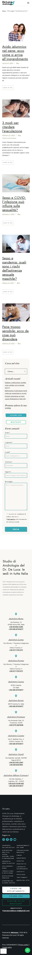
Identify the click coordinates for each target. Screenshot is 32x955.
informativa (11, 519)
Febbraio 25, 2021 (8, 343)
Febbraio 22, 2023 (8, 135)
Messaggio (9, 481)
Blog (17, 63)
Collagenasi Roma (7, 867)
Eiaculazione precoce (7, 877)
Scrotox (20, 861)
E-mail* (7, 452)
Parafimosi (21, 858)
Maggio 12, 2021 (8, 283)
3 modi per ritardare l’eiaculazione (12, 126)
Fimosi (19, 855)
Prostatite (21, 864)
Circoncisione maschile (23, 851)
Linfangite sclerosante (22, 867)
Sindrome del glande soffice (8, 882)
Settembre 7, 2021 (8, 214)
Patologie (21, 874)
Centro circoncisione (9, 138)
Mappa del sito (23, 880)
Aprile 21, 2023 (7, 63)
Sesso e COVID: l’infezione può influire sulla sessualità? (14, 203)
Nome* (7, 433)
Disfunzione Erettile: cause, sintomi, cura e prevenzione (8, 854)
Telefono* (8, 462)
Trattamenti (22, 877)
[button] (27, 950)
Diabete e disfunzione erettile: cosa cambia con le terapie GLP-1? (15, 385)
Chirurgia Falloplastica (8, 846)
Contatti (21, 871)
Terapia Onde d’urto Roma (8, 872)
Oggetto (8, 472)
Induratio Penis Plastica (8, 862)
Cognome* (8, 442)
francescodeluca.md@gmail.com (16, 911)
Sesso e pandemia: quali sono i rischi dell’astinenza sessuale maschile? (14, 268)
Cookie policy (7, 947)
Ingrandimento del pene (23, 846)
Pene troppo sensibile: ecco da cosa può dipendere (15, 332)
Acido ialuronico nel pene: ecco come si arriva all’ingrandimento (15, 52)
